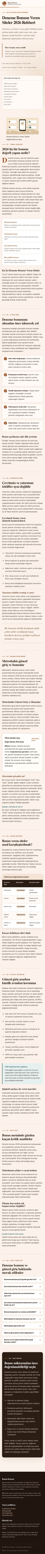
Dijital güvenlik (6, 1510)
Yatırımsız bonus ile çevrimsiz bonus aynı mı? (19, 1294)
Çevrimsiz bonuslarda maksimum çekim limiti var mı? (20, 1304)
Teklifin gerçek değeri (10, 83)
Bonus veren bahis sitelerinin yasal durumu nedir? (18, 1341)
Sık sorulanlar (8, 102)
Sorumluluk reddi (7, 1515)
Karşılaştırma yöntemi (9, 1508)
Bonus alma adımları (10, 86)
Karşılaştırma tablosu (10, 94)
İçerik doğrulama (7, 1513)
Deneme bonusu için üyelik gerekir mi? (20, 1279)
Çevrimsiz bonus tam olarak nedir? (18, 1286)
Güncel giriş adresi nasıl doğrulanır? (19, 1333)
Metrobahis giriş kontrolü (11, 91)
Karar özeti (7, 104)
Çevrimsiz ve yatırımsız (11, 89)
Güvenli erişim (8, 96)
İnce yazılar (7, 99)
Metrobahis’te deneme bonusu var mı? (20, 1319)
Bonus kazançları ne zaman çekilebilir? (20, 1312)
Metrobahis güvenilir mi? (14, 1326)
